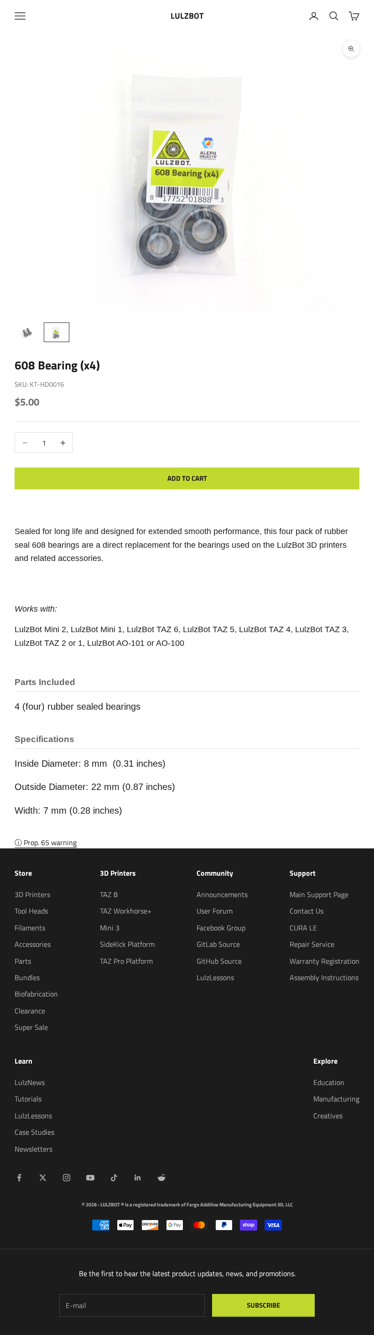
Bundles (27, 977)
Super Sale (31, 1027)
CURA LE (303, 927)
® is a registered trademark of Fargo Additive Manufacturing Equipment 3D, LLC (207, 1204)
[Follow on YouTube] (90, 1177)
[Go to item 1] (27, 332)
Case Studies (34, 1132)
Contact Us (306, 910)
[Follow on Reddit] (161, 1177)
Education (328, 1082)
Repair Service (312, 944)
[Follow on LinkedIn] (137, 1177)
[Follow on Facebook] (19, 1177)
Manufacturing (336, 1098)
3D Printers (32, 894)
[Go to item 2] (56, 332)
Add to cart (187, 478)
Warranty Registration (324, 961)
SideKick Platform (127, 944)
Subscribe (263, 1305)
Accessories (33, 944)
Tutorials (28, 1098)
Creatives (328, 1115)
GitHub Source (219, 961)
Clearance (30, 1010)
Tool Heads (31, 910)
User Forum (215, 910)
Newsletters (33, 1148)
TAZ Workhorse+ (125, 910)
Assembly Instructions (324, 977)
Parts (23, 961)
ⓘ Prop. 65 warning (46, 842)
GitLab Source (218, 944)
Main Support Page (319, 894)
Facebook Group (221, 927)
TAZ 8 (109, 894)
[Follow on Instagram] (66, 1177)
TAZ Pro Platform (126, 961)
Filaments (30, 927)
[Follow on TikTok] (114, 1177)
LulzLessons (215, 977)
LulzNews (30, 1082)
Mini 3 (109, 927)
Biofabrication (36, 993)
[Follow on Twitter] (42, 1177)
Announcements (222, 894)
